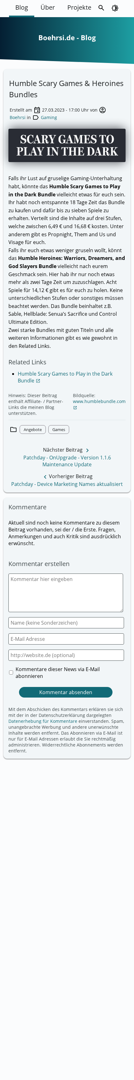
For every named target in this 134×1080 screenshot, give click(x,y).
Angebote (33, 429)
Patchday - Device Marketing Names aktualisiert (67, 484)
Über (48, 7)
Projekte (79, 7)
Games (58, 429)
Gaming (49, 117)
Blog (21, 7)
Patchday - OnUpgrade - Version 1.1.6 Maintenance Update (67, 461)
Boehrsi (18, 117)
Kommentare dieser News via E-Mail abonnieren (58, 672)
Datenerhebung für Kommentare (42, 721)
